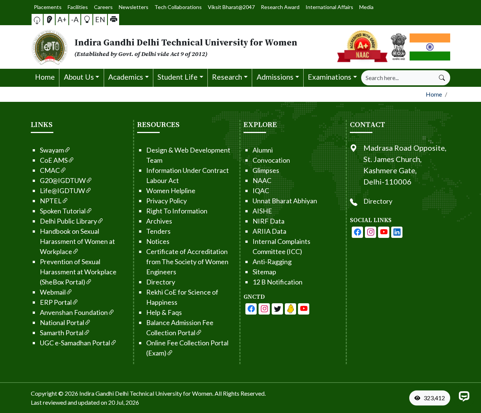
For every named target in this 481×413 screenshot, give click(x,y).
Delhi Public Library (68, 221)
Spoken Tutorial (63, 211)
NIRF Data (268, 221)
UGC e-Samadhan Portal (75, 343)
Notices (157, 241)
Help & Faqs (164, 312)
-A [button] (75, 19)
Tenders (158, 231)
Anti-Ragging (272, 261)
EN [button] (100, 19)
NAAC (262, 180)
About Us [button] (79, 77)
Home (45, 77)
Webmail (53, 292)
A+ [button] (62, 19)
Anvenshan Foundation (74, 312)
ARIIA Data (269, 231)
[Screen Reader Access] (49, 19)
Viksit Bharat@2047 (231, 7)
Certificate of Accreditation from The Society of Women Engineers (187, 261)
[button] (37, 19)
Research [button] (227, 77)
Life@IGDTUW (62, 190)
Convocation (271, 160)
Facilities (78, 7)
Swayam (52, 150)
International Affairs (329, 7)
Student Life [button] (177, 77)
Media (366, 7)
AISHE (262, 211)
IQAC (261, 190)
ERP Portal (56, 302)
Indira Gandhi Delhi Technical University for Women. (146, 393)
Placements (48, 7)
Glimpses (266, 170)
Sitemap (264, 272)
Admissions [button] (275, 77)
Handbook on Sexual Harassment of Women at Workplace (77, 241)
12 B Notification (278, 282)
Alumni (263, 150)
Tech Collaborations (178, 7)
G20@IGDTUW (63, 180)
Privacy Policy (166, 201)
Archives (159, 221)
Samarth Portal (61, 332)
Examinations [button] (329, 77)
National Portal (62, 322)
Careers (103, 7)
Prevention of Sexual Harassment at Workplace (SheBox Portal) (78, 271)
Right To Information (176, 211)
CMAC (50, 170)
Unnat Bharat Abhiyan (285, 201)
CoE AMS (54, 160)
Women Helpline (170, 190)
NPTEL (51, 201)
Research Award (280, 7)
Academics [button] (125, 77)
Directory (160, 282)
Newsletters (133, 7)
